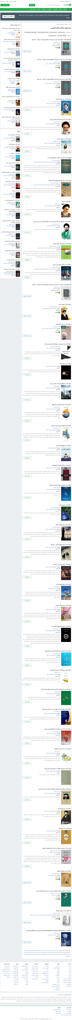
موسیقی (26, 979)
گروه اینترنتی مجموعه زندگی (31, 32)
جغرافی (58, 973)
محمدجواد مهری (55, 873)
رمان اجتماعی (26, 615)
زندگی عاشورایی (47, 471)
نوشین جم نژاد (11, 183)
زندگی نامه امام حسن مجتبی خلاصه (34, 171)
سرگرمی (26, 973)
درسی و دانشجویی (56, 984)
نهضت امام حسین (52, 737)
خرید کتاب (58, 1013)
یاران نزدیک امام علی (50, 699)
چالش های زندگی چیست (43, 592)
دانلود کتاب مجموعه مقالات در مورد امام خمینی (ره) (58, 769)
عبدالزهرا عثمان (54, 192)
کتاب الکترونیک (57, 1009)
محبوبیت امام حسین (56, 355)
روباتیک (36, 977)
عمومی (43, 9)
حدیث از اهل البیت (43, 717)
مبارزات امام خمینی (45, 954)
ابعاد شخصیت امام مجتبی (52, 662)
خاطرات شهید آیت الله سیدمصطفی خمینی (47, 814)
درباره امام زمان (32, 393)
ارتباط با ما (69, 1009)
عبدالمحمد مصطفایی (55, 893)
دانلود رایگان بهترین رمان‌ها (10, 52)
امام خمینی (35, 107)
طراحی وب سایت (45, 979)
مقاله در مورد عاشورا (30, 737)
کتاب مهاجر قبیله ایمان (51, 797)
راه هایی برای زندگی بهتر (44, 594)
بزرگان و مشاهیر (25, 966)
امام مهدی (37, 758)
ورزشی (26, 980)
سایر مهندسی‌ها (35, 979)
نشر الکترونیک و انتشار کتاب (65, 1)
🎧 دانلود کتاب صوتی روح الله (63, 911)
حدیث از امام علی (32, 699)
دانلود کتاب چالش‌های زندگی (63, 584)
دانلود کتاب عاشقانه (56, 536)
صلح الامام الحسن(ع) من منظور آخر (48, 658)
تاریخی (58, 971)
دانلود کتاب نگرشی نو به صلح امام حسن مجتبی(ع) (58, 651)
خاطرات (55, 308)
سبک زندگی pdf (49, 858)
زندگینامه (55, 44)
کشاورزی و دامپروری (56, 986)
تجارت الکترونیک (45, 973)
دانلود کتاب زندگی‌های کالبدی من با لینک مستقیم (37, 641)
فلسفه (27, 129)
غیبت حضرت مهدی (38, 395)
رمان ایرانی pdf (32, 532)
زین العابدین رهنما (55, 267)
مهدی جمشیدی (56, 160)
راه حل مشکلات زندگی (40, 595)
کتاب (45, 999)
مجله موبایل (16, 968)
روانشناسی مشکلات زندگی (50, 251)
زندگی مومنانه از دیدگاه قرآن (36, 473)
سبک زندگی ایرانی (56, 858)
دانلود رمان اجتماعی (34, 615)
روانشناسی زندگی (45, 453)
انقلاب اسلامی (37, 211)
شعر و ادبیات (6, 966)
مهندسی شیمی (35, 975)
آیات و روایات (45, 473)
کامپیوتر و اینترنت (44, 982)
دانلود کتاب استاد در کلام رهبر (63, 324)
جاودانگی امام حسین (36, 352)
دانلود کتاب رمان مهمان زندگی (63, 525)
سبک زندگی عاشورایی (39, 471)
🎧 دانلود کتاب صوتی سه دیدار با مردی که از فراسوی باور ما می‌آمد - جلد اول (51, 284)
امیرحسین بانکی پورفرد (54, 850)
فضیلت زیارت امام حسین (40, 493)
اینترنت (47, 966)
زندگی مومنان (53, 471)
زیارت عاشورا (53, 493)
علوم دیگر (58, 990)
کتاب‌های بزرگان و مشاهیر (51, 123)
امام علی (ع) (53, 697)
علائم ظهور (51, 435)
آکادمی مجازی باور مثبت (54, 246)
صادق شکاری (56, 386)
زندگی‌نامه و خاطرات (53, 63)
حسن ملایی (56, 751)
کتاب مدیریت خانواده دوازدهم (47, 859)
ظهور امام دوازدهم (46, 395)
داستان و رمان (6, 968)
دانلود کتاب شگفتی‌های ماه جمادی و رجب (60, 384)
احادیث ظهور (25, 680)
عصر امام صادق (54, 514)
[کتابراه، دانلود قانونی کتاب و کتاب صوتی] (57, 48)
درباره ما (69, 1011)
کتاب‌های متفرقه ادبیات (10, 235)
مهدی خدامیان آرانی (55, 507)
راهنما (7, 1)
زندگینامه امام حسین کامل (41, 274)
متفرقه (26, 984)
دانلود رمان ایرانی (56, 534)
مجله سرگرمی (15, 971)
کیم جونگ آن (11, 243)
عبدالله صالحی (56, 711)
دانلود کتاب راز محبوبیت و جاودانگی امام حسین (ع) (58, 344)
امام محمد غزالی (53, 32)
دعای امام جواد (32, 190)
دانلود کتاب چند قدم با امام (64, 139)
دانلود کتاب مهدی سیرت (64, 304)
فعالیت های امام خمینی (51, 209)
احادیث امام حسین (33, 719)
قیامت (51, 680)
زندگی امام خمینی (42, 107)
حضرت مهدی (48, 393)
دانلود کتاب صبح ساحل (65, 505)
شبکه (47, 977)
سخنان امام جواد (46, 190)
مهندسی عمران (35, 968)
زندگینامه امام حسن (39, 165)
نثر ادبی (69, 977)
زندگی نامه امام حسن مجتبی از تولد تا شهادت (51, 171)
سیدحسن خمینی (61, 32)
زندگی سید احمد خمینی (27, 797)
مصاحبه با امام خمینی (27, 147)
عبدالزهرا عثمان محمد (54, 183)
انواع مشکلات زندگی (50, 257)
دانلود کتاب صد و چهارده (65, 828)
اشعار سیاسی (44, 129)
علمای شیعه (45, 308)
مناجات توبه (33, 192)
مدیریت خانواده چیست (55, 863)
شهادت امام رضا (40, 371)
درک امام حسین (44, 352)
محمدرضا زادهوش (10, 202)
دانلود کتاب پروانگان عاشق (64, 871)
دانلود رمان (44, 532)
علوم (60, 9)
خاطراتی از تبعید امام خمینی (46, 211)
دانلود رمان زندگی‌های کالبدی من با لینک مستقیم (41, 637)
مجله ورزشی (15, 975)
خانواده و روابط (25, 969)
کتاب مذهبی (53, 188)
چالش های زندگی (31, 251)
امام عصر (55, 760)
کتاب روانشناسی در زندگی (36, 453)
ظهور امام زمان (55, 393)
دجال (41, 680)
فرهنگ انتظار (43, 756)
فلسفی (58, 980)
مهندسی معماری (35, 969)
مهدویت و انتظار (53, 395)
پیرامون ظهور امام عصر (48, 760)
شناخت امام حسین (52, 352)
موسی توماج (11, 32)
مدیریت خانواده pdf (40, 861)
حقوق (59, 982)
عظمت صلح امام (44, 660)
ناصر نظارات (56, 672)
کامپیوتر (55, 9)
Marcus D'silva (11, 100)
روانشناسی (57, 975)
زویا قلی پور (11, 193)
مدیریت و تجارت (6, 973)
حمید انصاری (56, 791)
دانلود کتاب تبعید (66, 201)
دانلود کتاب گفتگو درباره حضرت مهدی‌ (61, 426)
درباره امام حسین (44, 272)
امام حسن (54, 165)
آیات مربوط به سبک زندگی (41, 836)
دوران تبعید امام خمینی (31, 209)
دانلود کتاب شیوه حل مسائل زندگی (62, 244)
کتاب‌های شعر (12, 82)
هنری (27, 982)
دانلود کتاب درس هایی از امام (63, 99)
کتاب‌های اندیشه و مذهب (10, 156)
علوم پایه (58, 988)
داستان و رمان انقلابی (34, 915)
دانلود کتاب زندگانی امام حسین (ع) (62, 265)
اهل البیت (54, 370)
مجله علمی (16, 979)
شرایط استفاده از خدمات (66, 1015)
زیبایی (27, 971)
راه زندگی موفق (48, 255)
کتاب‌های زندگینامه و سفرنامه (9, 109)
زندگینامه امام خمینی (41, 209)
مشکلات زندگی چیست (33, 255)
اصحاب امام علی (42, 697)
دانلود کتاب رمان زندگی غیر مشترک (62, 564)
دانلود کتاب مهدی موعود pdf (39, 391)
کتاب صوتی (33, 9)
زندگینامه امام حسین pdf (52, 274)
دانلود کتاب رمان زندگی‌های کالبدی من (61, 626)
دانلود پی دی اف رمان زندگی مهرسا (53, 618)
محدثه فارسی (11, 51)
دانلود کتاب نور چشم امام (64, 809)
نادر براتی (12, 137)
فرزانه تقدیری (11, 174)
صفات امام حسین (42, 740)
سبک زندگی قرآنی (52, 834)
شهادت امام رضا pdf (49, 371)
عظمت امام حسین (34, 738)
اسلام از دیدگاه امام (40, 148)
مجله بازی (16, 969)
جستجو (32, 5)
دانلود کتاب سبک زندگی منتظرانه (62, 749)
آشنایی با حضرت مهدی (52, 758)
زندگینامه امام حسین (36, 272)
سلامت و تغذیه (25, 975)
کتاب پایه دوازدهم (31, 858)
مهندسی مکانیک (34, 973)
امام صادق (53, 513)
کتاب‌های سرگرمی (8, 273)
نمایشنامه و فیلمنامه (67, 980)
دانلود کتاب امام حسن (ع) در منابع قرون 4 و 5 (59, 158)
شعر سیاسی (38, 129)
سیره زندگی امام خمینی (51, 107)
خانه (70, 9)
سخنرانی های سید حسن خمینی (41, 229)
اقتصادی (58, 966)
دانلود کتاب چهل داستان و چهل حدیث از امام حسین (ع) (56, 709)
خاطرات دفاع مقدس (53, 875)
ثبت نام (11, 1)
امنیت (47, 969)
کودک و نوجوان (25, 977)
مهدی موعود (38, 393)
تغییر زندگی (46, 451)
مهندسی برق (35, 971)
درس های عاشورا (37, 353)
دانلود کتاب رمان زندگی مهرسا (63, 605)
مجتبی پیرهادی (56, 326)
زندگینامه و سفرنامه (67, 979)
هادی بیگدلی (11, 155)
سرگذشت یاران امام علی (41, 699)
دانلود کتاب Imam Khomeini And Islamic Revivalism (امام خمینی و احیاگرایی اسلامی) (48, 930)
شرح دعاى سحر (32, 129)
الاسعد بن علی (56, 653)
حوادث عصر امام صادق (34, 513)
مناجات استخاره (40, 192)
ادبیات (65, 9)
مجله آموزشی (15, 977)
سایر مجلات (16, 984)
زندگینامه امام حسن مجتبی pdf (34, 167)
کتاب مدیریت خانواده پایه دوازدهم (34, 859)
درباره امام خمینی (42, 774)
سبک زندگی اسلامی (53, 473)
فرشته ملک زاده (56, 527)
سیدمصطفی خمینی (47, 816)
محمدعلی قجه (11, 262)
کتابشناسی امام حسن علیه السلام (34, 658)
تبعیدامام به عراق (56, 211)
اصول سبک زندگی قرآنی (43, 834)
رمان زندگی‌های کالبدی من (41, 639)
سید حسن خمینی (52, 229)
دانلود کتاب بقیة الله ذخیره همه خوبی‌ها (60, 670)
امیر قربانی (57, 204)
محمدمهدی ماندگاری (54, 346)
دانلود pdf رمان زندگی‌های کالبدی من (48, 634)
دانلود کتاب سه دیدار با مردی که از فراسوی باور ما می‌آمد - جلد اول (54, 59)
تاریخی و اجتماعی (6, 971)
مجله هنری (16, 982)
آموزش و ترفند (45, 968)
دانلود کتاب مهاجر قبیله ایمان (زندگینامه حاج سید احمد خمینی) (54, 789)
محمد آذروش (11, 213)
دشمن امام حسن (44, 167)
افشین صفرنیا (56, 586)
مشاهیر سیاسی (45, 328)
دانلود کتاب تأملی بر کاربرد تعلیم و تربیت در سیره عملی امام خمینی (53, 891)
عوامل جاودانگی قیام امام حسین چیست (49, 353)
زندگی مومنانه (27, 473)
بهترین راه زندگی (54, 255)
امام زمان (43, 393)
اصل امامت (50, 660)
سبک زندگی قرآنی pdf (55, 838)
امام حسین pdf (35, 740)
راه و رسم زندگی (51, 253)
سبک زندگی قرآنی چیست (49, 840)
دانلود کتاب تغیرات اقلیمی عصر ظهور (61, 405)
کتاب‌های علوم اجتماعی (52, 225)
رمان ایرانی (51, 616)
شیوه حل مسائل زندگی (40, 251)
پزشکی (58, 969)
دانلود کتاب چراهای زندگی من (63, 445)
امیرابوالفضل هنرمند (10, 271)
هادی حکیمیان (56, 913)
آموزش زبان (68, 984)
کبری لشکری (56, 933)
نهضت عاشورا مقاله (44, 737)
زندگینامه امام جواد (41, 188)
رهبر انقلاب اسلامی (52, 147)
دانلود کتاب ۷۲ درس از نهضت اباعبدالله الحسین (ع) (58, 729)
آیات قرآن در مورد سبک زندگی (37, 838)
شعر (59, 131)
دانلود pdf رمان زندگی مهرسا (28, 616)
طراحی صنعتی (35, 966)
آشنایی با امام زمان (29, 395)
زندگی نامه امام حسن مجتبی (29, 169)
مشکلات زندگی (41, 255)
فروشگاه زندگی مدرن (62, 35)
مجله (39, 9)
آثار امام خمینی (52, 127)
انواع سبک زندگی (27, 856)
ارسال (19, 1001)
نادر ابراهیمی (56, 42)
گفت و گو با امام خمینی (43, 147)
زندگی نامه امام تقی (33, 188)
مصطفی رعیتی (56, 731)
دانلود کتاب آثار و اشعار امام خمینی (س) (60, 119)
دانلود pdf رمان (38, 532)
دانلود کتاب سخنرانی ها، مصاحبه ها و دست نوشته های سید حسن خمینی (52, 221)
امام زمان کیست (26, 435)
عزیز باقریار (57, 691)
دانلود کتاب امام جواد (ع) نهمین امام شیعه (60, 180)
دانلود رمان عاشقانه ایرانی (46, 536)
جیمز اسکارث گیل (10, 146)
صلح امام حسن (32, 165)
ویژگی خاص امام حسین (51, 740)
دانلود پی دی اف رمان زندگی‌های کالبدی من (32, 634)
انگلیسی (49, 935)
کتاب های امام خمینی (31, 127)
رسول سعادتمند (56, 101)
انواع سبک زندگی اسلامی (40, 858)
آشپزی (26, 968)
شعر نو (69, 971)
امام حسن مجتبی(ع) (36, 660)
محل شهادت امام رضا (29, 370)
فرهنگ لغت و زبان (67, 982)
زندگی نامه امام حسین (41, 719)
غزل (24, 129)
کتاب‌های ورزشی (12, 254)
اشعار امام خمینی (45, 127)
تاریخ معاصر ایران (48, 915)
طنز (70, 973)
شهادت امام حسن (52, 167)
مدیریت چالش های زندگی (36, 253)
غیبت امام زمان (37, 756)
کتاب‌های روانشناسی (11, 33)
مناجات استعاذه (47, 192)
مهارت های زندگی (39, 451)
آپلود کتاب (5, 5)
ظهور (25, 678)
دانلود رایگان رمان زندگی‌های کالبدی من (52, 636)
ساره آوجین (56, 607)
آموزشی (7, 977)
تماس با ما (2, 1)
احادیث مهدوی (31, 680)
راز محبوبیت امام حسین (28, 353)
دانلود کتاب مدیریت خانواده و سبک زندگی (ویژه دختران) (56, 848)
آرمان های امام (47, 148)
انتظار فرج (49, 756)
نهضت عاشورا (37, 737)
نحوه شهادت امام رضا (32, 371)
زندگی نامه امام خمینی (28, 107)
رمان (47, 532)
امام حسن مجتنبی (47, 165)
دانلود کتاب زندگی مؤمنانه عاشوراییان (61, 465)
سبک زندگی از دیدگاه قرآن (30, 836)
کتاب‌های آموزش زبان (11, 214)
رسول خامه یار (56, 487)
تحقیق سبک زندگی (52, 856)
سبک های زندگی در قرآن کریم (32, 834)
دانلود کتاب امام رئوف (65, 364)
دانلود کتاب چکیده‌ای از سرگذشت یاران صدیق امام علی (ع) (56, 689)
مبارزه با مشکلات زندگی (40, 257)
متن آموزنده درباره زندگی (50, 455)
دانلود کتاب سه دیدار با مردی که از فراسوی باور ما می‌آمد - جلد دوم (54, 79)
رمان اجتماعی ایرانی (42, 615)
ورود (15, 1)
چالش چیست (44, 253)
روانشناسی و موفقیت (5, 969)
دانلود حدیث (50, 717)
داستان (69, 966)
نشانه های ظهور (30, 391)
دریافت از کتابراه (27, 51)
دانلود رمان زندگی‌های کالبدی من (37, 636)
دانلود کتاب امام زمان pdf (50, 391)
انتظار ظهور (26, 437)
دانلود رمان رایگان (52, 532)
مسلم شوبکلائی (56, 141)
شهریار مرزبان (11, 62)
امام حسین (33, 274)
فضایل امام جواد (54, 190)
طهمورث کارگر (56, 628)
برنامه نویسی (46, 971)
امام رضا (49, 370)
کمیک (70, 975)
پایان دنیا (37, 678)
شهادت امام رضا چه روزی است (41, 370)
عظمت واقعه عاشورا (42, 738)
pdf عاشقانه (50, 534)
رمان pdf (26, 532)
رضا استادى (56, 122)
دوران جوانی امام (39, 190)
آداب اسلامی (54, 895)
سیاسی (58, 979)
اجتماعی (58, 977)
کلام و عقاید (50, 308)
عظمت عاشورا (49, 738)
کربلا (54, 495)
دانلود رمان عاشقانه (33, 534)
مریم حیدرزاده (11, 80)
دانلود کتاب (27, 109)
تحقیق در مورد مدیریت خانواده (29, 861)
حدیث (59, 681)
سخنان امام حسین (52, 272)
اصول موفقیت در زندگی (31, 451)
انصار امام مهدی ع (52, 35)
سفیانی (43, 680)
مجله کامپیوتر (15, 966)
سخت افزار (46, 975)
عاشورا (33, 493)
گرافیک (47, 980)
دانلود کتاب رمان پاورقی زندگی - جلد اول (61, 545)
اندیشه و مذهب (57, 968)
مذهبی (46, 63)
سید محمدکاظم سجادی (54, 307)
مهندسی (49, 9)
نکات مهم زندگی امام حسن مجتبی (42, 169)
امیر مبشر (12, 252)
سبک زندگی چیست (43, 856)
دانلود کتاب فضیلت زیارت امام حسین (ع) (60, 485)
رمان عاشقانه (25, 534)
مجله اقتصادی (15, 973)
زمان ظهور (48, 680)
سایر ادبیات (69, 986)
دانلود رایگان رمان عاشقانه (42, 534)
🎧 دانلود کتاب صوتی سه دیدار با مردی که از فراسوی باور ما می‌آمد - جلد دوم (51, 39)
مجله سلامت (15, 980)
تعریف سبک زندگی (35, 856)
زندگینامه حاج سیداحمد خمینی (39, 797)
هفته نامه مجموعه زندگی (43, 32)
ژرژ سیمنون (11, 165)
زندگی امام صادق (47, 513)
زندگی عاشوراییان (30, 471)
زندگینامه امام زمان (31, 678)
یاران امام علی (35, 697)
